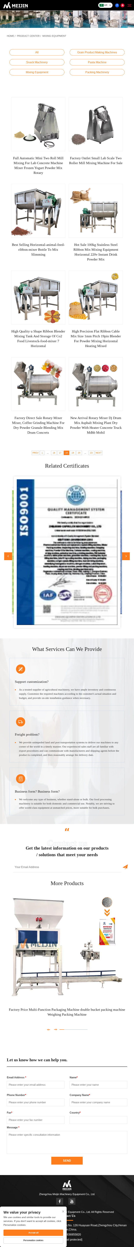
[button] (8, 556)
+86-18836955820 (69, 1234)
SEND (67, 1160)
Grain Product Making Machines (97, 52)
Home (10, 35)
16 (54, 453)
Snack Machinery (37, 62)
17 (60, 453)
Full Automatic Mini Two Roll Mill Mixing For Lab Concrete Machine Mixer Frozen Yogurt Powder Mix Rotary (38, 165)
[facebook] (117, 5)
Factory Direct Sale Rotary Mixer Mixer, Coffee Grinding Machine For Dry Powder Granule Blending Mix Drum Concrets (38, 425)
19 (73, 453)
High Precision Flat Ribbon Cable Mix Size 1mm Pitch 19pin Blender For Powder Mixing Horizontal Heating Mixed (96, 338)
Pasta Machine (97, 62)
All (37, 52)
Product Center (28, 35)
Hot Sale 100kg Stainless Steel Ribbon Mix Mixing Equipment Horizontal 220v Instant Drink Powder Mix (95, 252)
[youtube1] (122, 5)
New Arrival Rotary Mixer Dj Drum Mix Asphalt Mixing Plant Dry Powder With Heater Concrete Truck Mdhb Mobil (96, 425)
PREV (35, 453)
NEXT (98, 453)
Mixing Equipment (54, 35)
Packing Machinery (97, 72)
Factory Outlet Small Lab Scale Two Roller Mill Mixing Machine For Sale (95, 160)
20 (79, 453)
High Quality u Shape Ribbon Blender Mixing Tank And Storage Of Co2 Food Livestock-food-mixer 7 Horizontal (38, 338)
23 (91, 453)
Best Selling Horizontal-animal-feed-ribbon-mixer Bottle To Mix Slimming (38, 249)
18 (66, 453)
